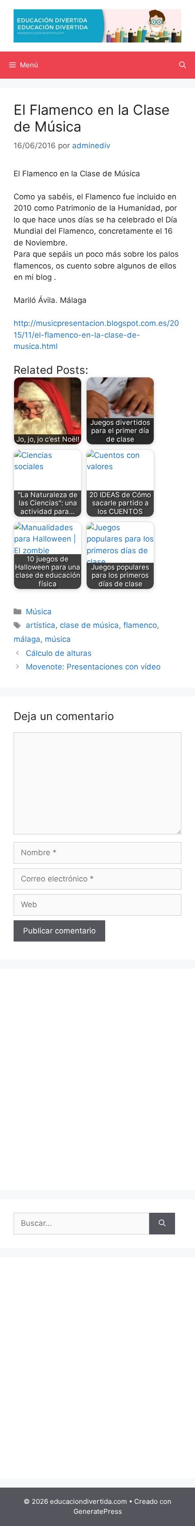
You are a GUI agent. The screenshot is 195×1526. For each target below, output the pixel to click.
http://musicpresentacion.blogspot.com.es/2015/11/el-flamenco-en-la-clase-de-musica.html (96, 335)
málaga (27, 639)
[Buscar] (162, 1223)
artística (40, 625)
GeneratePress (97, 1511)
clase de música (89, 625)
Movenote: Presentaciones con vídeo (93, 666)
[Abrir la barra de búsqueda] (182, 65)
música (58, 639)
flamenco (140, 625)
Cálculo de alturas (59, 653)
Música (39, 611)
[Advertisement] (97, 1079)
